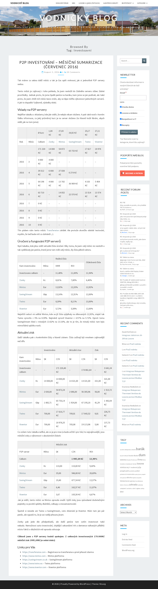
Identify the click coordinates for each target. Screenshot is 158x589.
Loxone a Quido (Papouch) (89, 3)
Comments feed (129, 545)
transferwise (139, 481)
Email (123, 92)
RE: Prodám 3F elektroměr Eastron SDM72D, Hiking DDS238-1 (132, 281)
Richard (124, 232)
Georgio (124, 276)
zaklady (140, 485)
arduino (133, 450)
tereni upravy (130, 481)
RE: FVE (122, 202)
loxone (140, 463)
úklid (121, 492)
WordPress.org (128, 550)
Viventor (99, 141)
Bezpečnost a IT (129, 119)
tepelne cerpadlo (136, 478)
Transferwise (53, 230)
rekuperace (123, 478)
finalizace (134, 460)
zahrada (133, 484)
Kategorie (141, 3)
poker (137, 471)
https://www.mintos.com (34, 555)
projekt (143, 474)
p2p (139, 467)
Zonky (51, 141)
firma (140, 459)
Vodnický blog (19, 3)
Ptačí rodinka (135, 344)
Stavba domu (128, 107)
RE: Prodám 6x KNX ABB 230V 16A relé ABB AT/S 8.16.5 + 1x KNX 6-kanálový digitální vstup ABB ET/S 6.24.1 (132, 297)
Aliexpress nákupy (110, 3)
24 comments (73, 72)
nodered (134, 467)
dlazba (135, 456)
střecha (129, 477)
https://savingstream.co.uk (34, 559)
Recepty (125, 125)
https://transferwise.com (34, 552)
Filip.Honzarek (126, 264)
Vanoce (126, 485)
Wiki (73, 3)
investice (123, 464)
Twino (88, 141)
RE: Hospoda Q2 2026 (128, 214)
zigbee (138, 488)
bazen (122, 456)
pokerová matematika (127, 474)
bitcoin (126, 456)
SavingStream (75, 141)
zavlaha (129, 488)
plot (127, 471)
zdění (134, 488)
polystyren (138, 474)
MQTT (128, 467)
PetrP (123, 210)
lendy (134, 464)
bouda (131, 456)
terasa (122, 481)
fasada (129, 460)
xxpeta (124, 289)
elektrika (123, 460)
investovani (129, 464)
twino (122, 485)
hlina (144, 460)
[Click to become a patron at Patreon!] (132, 173)
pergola (123, 471)
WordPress (85, 584)
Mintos (62, 141)
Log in (124, 534)
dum (142, 455)
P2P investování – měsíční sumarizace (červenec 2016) (61, 64)
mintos (123, 467)
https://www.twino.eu (32, 563)
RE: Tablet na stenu (127, 257)
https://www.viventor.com (34, 567)
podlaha (132, 471)
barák (140, 449)
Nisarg (102, 584)
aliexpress (127, 450)
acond (122, 450)
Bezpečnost (127, 3)
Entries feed (127, 539)
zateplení (123, 488)
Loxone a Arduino (129, 113)
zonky (142, 488)
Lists (122, 102)
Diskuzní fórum (62, 3)
